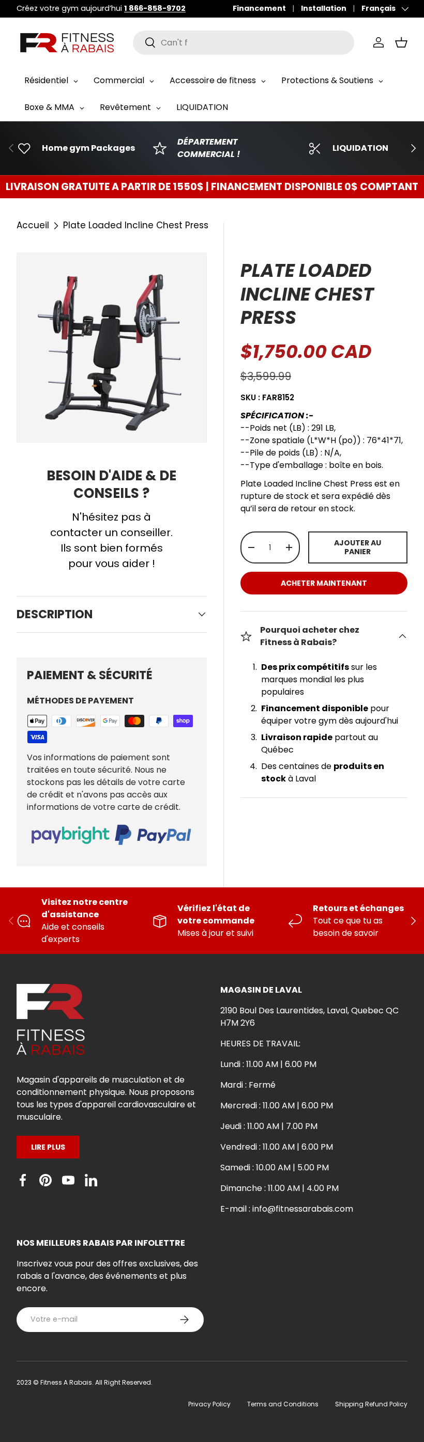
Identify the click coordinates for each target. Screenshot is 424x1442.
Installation (323, 8)
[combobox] (244, 42)
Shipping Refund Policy (371, 1404)
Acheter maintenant (324, 583)
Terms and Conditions (283, 1404)
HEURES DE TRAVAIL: (260, 1043)
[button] (401, 42)
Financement (259, 8)
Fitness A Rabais (66, 1382)
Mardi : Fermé (248, 1085)
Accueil (33, 225)
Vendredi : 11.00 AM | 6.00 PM (276, 1147)
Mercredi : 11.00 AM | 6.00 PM (276, 1105)
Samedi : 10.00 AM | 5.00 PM (274, 1167)
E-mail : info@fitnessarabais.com (286, 1209)
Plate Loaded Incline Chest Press (135, 225)
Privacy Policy (209, 1404)
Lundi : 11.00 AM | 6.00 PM (268, 1064)
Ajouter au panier (357, 547)
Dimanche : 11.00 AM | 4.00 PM (279, 1188)
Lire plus (48, 1147)
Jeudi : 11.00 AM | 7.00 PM (268, 1126)
